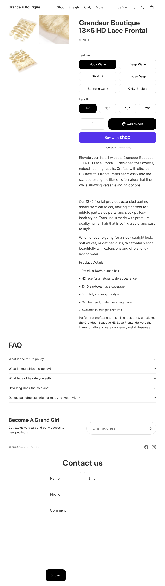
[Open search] (133, 7)
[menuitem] (99, 7)
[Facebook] (146, 447)
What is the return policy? (27, 359)
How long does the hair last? (29, 388)
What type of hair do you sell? (30, 378)
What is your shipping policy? (30, 368)
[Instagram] (153, 447)
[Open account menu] (142, 7)
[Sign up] (149, 428)
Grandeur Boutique (29, 447)
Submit (56, 575)
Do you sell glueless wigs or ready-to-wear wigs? (44, 397)
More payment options (117, 147)
